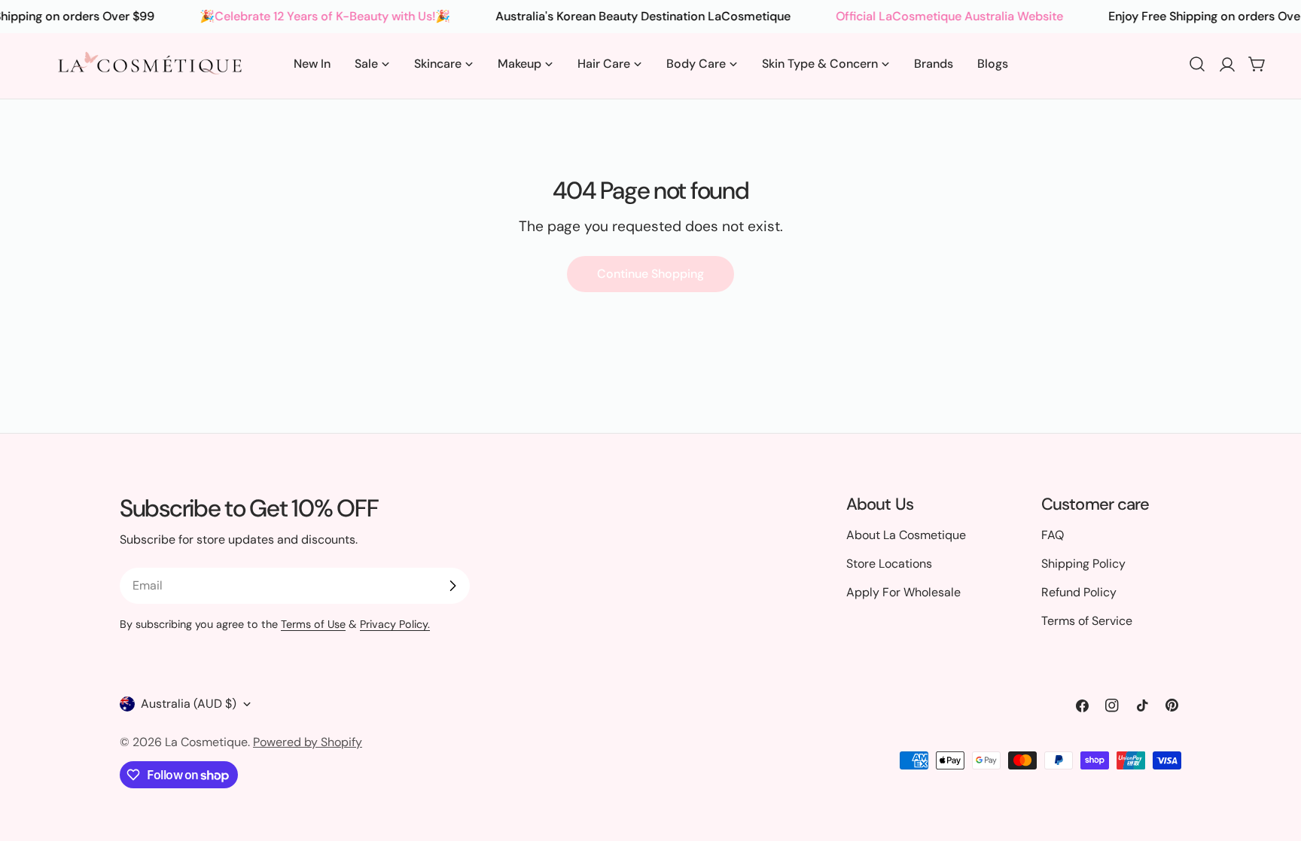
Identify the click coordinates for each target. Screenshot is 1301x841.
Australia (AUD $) (188, 703)
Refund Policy (1079, 592)
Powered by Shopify (307, 742)
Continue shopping (650, 274)
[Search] (1197, 64)
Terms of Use (313, 624)
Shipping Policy (1083, 563)
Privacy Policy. (395, 624)
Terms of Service (1086, 621)
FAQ (1052, 535)
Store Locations (889, 563)
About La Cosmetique (906, 535)
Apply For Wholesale (903, 592)
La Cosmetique (206, 742)
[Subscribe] (452, 586)
